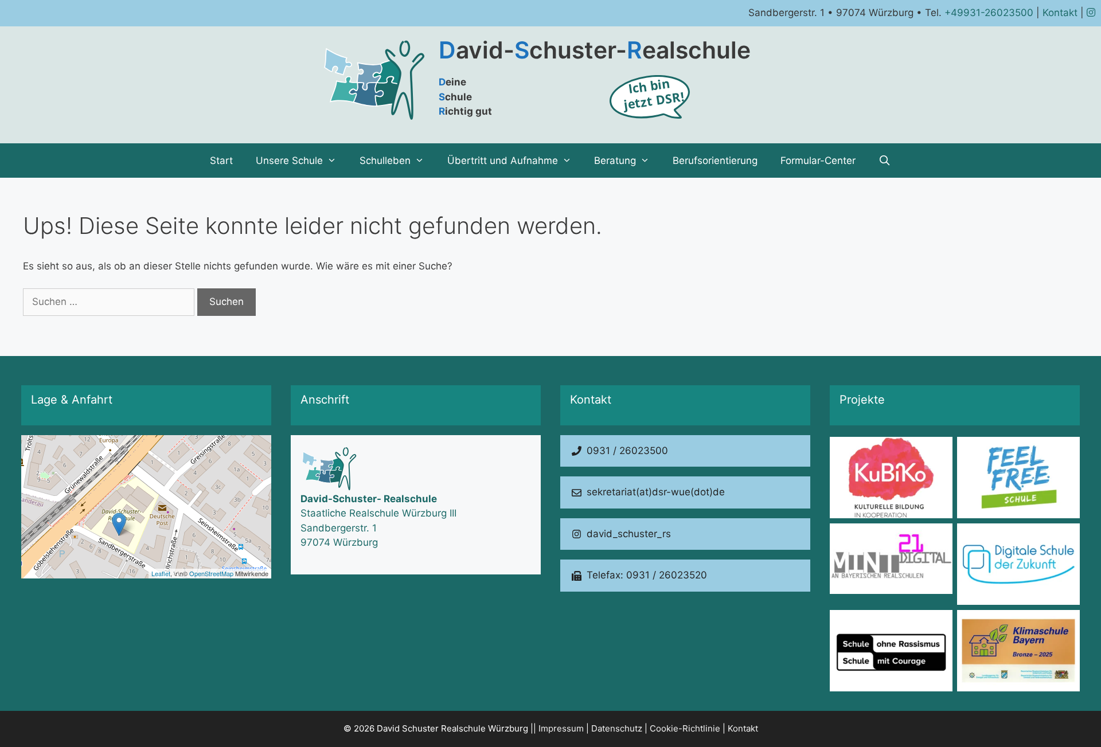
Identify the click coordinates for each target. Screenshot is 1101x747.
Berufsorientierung (715, 160)
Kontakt (1060, 12)
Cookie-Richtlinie (685, 728)
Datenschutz (616, 728)
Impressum (561, 728)
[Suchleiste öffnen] (885, 160)
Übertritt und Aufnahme (502, 160)
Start (221, 160)
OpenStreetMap (211, 573)
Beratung (615, 160)
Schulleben (385, 160)
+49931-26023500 (988, 12)
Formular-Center (818, 160)
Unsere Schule (289, 160)
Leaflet (160, 573)
